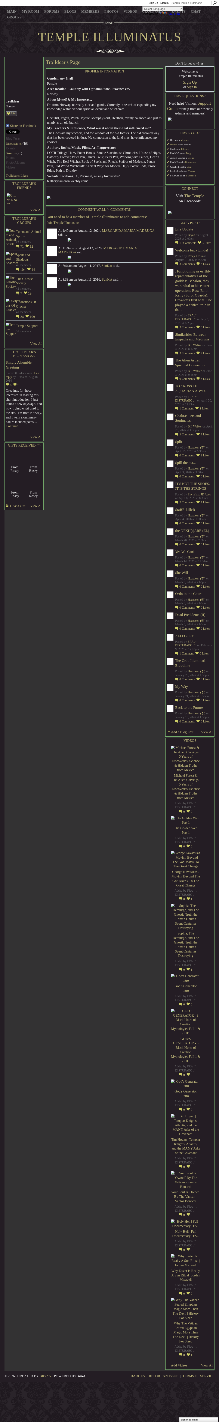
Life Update (184, 229)
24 (22, 317)
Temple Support (27, 326)
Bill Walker (195, 345)
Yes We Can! (184, 552)
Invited (173, 144)
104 (23, 269)
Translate (174, 13)
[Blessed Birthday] (33, 456)
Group (191, 158)
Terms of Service (198, 1376)
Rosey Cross (195, 256)
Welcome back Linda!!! (193, 250)
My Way (181, 687)
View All (36, 210)
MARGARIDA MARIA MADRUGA (128, 230)
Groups (11, 153)
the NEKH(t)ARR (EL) (192, 531)
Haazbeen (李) (196, 447)
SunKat (107, 266)
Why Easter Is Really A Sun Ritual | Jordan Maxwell (185, 1275)
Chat (189, 167)
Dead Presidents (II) (190, 615)
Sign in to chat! (189, 1419)
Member (185, 140)
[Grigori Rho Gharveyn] (12, 198)
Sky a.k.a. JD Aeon (199, 494)
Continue (12, 426)
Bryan (191, 235)
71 (22, 246)
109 (32, 317)
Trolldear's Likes (17, 175)
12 (31, 246)
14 (33, 269)
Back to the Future (189, 708)
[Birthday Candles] (33, 482)
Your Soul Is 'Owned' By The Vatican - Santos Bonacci (185, 1196)
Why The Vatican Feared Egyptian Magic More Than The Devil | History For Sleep (186, 1332)
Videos (191, 171)
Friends (184, 149)
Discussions (14, 143)
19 (29, 293)
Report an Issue (163, 1376)
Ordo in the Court (188, 594)
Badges (138, 1376)
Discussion (190, 162)
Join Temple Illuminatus (63, 222)
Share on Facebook (23, 126)
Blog (188, 153)
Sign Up (153, 3)
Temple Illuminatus (109, 37)
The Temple (194, 196)
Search (215, 3)
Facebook (191, 176)
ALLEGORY (184, 636)
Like (13, 113)
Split (178, 442)
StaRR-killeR (185, 510)
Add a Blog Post (182, 732)
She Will (181, 573)
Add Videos (179, 1365)
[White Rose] (15, 482)
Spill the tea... (185, 463)
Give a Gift (17, 506)
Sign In (164, 3)
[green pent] (15, 456)
